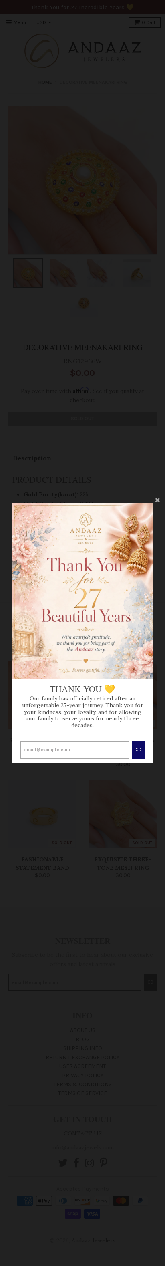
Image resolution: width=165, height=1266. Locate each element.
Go (138, 749)
